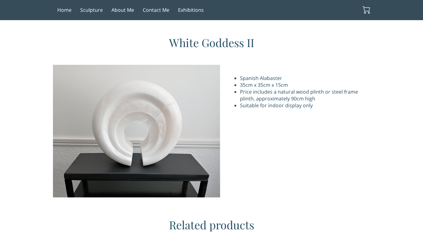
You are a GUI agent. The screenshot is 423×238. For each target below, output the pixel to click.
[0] (366, 10)
